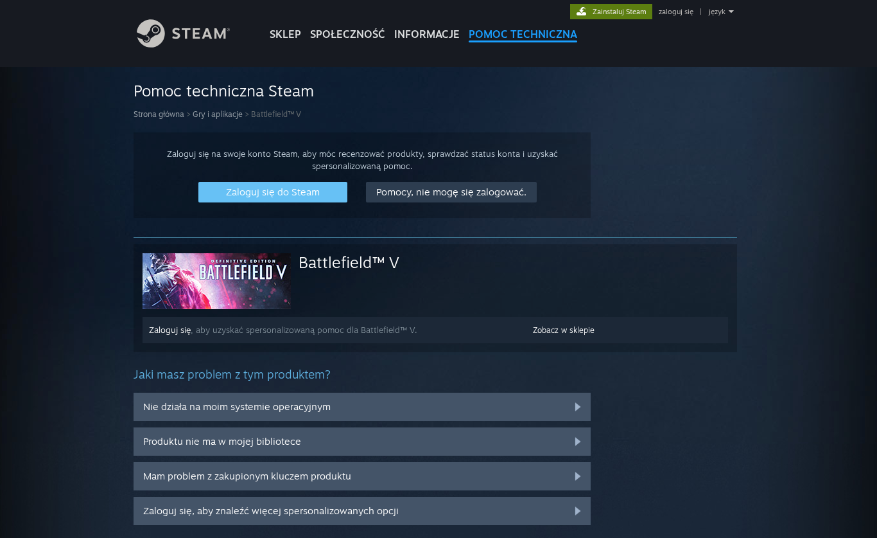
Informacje (427, 34)
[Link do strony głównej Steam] (183, 44)
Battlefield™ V (349, 262)
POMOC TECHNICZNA (523, 34)
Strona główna (159, 114)
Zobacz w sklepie (564, 330)
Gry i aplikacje (218, 114)
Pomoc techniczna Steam (224, 90)
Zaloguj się (170, 330)
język (717, 11)
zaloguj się (676, 11)
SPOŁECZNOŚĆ (347, 34)
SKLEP (285, 34)
